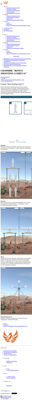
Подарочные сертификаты (13, 10)
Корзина (4, 397)
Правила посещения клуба (13, 16)
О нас (8, 22)
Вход (5, 30)
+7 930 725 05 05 (8, 28)
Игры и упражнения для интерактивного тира (18, 25)
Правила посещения (12, 361)
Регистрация (9, 30)
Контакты (9, 24)
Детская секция (10, 12)
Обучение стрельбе (11, 9)
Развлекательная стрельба (13, 7)
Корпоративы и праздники (13, 13)
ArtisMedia (14, 393)
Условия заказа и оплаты (13, 17)
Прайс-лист (9, 18)
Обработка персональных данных (15, 20)
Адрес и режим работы (12, 370)
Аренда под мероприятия (10, 354)
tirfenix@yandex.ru (11, 378)
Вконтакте (9, 385)
